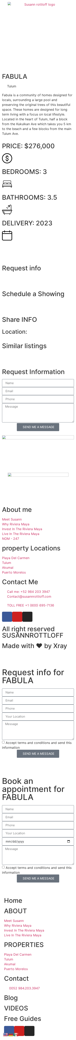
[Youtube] (17, 617)
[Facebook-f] (7, 617)
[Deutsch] (11, 1034)
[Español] (16, 1034)
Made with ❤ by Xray (34, 646)
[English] (5, 1034)
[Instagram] (27, 617)
